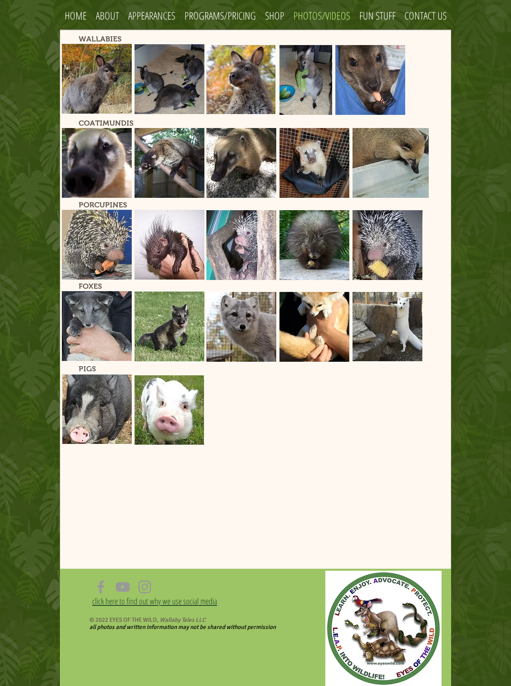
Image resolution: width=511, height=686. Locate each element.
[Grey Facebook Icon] (100, 586)
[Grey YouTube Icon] (122, 586)
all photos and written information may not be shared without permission (182, 627)
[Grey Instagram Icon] (144, 586)
